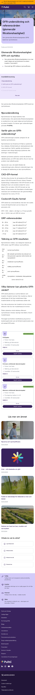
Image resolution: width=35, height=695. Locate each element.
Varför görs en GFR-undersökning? (12, 84)
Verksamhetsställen (6, 627)
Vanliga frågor (4, 614)
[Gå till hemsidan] (6, 661)
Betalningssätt (5, 644)
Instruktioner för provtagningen (9, 657)
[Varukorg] (29, 7)
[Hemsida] (5, 7)
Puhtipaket (6, 337)
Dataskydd (4, 680)
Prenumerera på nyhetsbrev (8, 637)
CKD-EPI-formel (7, 87)
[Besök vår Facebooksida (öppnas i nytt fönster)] (12, 666)
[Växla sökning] (25, 7)
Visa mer (17, 95)
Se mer (17, 350)
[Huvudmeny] (32, 7)
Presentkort (4, 647)
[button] (17, 353)
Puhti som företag (6, 611)
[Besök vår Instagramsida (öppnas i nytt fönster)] (6, 666)
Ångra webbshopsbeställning (8, 640)
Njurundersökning (7, 81)
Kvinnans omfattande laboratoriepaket (14, 364)
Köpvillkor (3, 687)
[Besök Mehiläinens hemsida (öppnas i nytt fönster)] (8, 675)
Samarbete (4, 617)
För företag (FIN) (5, 621)
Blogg (2, 624)
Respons (3, 653)
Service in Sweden (6, 650)
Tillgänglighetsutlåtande (7, 690)
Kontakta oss (4, 634)
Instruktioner (4, 630)
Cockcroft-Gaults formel (9, 90)
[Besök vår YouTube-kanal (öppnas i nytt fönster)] (9, 666)
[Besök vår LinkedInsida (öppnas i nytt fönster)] (2, 666)
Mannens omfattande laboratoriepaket (14, 390)
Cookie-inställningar (6, 683)
